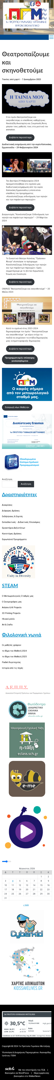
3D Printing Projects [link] (11, 613)
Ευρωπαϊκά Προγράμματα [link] (14, 539)
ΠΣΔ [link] (43, 1070)
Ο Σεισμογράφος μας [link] (12, 601)
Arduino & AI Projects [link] (11, 607)
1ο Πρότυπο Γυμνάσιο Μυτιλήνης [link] (34, 1046)
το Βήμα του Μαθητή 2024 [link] (14, 651)
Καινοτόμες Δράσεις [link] (12, 533)
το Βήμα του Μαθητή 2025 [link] (14, 656)
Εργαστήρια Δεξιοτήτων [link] (13, 528)
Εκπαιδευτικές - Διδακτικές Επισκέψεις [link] (21, 522)
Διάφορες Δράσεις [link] (11, 510)
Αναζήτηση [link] (26, 484)
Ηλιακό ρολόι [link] (8, 619)
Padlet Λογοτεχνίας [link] (11, 662)
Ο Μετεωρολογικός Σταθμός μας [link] (18, 596)
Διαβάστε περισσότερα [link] (20, 137)
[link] (26, 16)
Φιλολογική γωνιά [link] (21, 635)
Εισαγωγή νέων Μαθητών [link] (17, 407)
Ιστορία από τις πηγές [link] (12, 668)
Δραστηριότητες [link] (19, 494)
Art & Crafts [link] (7, 624)
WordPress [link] (23, 1073)
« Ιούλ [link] (26, 905)
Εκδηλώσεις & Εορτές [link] (12, 516)
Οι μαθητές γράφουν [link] (11, 645)
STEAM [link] (10, 585)
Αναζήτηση (7, 479)
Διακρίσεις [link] (7, 505)
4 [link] (12, 881)
